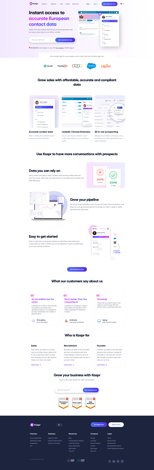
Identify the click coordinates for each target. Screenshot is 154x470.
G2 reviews (60, 48)
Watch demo (116, 425)
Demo (88, 4)
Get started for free (65, 40)
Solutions (53, 4)
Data (61, 4)
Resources (75, 4)
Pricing (68, 4)
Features (44, 4)
